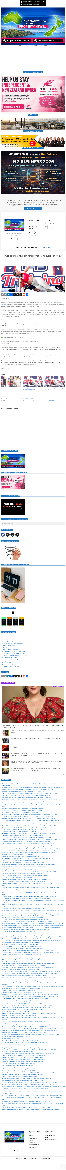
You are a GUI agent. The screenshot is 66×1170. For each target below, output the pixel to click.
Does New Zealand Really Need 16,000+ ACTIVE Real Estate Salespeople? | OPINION (24, 1027)
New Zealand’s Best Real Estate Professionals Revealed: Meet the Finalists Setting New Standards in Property (31, 940)
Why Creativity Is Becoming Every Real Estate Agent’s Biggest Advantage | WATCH (24, 958)
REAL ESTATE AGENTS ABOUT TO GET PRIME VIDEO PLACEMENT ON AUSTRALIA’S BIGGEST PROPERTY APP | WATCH (32, 1095)
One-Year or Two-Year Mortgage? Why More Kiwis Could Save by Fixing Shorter (23, 862)
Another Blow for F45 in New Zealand (11, 388)
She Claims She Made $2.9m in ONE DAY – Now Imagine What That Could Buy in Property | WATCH (28, 818)
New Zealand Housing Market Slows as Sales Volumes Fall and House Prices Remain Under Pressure (29, 1025)
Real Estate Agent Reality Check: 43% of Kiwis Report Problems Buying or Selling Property (26, 828)
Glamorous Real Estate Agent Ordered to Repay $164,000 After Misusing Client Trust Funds (26, 1007)
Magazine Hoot (31, 1167)
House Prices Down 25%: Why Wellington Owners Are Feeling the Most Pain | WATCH (25, 998)
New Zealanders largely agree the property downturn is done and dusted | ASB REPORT (30, 401)
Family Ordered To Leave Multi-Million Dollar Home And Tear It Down (20, 1046)
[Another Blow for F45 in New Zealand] (11, 381)
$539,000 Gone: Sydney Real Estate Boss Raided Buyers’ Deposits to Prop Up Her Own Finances (27, 789)
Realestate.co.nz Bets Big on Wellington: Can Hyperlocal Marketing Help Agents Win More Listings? (28, 852)
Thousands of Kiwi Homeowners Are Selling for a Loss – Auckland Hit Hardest (23, 835)
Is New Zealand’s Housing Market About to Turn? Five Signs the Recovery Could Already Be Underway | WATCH (31, 937)
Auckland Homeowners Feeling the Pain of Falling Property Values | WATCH (22, 1004)
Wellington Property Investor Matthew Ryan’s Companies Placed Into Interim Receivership (26, 879)
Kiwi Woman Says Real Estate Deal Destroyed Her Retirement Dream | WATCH (23, 917)
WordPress (41, 1167)
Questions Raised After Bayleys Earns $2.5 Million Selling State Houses (21, 860)
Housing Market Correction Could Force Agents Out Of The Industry (20, 1044)
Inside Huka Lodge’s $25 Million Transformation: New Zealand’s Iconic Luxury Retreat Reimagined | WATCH (31, 845)
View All (63, 774)
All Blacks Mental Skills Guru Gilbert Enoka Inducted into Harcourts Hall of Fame (23, 908)
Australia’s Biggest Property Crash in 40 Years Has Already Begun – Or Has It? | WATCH (25, 1009)
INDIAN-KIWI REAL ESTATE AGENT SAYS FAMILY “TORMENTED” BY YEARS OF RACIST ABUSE (26, 1101)
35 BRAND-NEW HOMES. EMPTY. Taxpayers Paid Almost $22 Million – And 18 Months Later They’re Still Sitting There (33, 787)
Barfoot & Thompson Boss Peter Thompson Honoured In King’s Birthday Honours (23, 1059)
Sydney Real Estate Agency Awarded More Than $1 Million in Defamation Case (23, 870)
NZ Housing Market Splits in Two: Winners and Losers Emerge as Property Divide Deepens (26, 935)
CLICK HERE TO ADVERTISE (33, 208)
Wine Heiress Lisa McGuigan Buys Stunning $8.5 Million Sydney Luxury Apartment (24, 856)
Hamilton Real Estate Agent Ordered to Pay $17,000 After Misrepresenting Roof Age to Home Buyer (28, 837)
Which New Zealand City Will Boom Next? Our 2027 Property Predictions (21, 946)
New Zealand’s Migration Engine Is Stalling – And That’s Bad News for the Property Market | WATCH (29, 898)
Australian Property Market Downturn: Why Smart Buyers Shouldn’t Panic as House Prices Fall (27, 933)
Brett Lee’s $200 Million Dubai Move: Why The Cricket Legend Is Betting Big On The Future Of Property (29, 1030)
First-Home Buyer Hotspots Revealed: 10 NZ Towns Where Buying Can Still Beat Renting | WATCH (28, 843)
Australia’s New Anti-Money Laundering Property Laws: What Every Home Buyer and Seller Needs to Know (30, 981)
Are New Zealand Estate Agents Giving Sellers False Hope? (17, 854)
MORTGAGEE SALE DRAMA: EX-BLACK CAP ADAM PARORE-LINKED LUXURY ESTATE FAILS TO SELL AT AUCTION (31, 1109)
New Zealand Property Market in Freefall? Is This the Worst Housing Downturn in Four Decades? (28, 858)
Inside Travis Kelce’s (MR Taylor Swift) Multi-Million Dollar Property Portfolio (22, 988)
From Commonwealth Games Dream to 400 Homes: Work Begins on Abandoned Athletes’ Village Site (29, 1006)
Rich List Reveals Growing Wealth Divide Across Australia (17, 1065)
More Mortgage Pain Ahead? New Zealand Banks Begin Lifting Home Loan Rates (23, 866)
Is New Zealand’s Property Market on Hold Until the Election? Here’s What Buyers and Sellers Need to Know (31, 971)
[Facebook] (11, 239)
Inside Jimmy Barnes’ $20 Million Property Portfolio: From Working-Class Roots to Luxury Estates (27, 868)
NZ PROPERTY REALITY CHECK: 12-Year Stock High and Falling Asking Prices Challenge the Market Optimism (31, 847)
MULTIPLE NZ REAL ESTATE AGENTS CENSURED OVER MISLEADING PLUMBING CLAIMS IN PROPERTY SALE (30, 1084)
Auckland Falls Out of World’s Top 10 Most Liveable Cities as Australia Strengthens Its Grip (26, 929)
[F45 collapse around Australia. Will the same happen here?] (33, 381)
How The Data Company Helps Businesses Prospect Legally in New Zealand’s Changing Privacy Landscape (30, 973)
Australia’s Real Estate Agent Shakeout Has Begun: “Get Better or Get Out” (22, 891)
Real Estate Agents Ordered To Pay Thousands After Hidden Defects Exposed (22, 1080)
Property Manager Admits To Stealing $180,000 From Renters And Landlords (22, 1074)
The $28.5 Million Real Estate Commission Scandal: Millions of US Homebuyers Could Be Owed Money (29, 793)
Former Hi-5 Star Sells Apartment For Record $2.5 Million (17, 1036)
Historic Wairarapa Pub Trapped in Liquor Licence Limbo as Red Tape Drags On (23, 881)
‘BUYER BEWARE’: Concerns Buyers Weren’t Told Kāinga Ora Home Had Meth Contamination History (28, 833)
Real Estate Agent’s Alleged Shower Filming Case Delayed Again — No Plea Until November (26, 797)
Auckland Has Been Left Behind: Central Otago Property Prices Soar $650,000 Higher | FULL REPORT (29, 1050)
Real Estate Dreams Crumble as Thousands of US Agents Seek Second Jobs (22, 1002)
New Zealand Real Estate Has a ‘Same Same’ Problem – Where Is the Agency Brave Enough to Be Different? (30, 820)
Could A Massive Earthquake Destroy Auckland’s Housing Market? (19, 1076)
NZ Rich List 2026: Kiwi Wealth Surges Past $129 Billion (16, 1011)
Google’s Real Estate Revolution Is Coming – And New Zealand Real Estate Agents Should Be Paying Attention (31, 1034)
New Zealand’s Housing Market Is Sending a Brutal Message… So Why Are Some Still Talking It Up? (28, 850)
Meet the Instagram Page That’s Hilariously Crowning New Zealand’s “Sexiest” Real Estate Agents (28, 963)
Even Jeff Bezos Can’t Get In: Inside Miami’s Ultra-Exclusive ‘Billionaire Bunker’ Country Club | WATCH (29, 826)
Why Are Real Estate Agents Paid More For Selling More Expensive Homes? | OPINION (25, 1042)
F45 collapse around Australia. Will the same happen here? (32, 388)
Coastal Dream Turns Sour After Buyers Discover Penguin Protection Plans (22, 992)
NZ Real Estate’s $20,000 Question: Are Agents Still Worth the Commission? (22, 810)
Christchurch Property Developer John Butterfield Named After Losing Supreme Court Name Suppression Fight (32, 822)
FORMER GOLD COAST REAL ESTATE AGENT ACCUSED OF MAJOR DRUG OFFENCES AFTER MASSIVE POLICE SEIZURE (32, 1082)
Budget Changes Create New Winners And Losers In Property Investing (21, 1048)
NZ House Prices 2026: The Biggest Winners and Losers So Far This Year (21, 969)
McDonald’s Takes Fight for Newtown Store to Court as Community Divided (22, 873)
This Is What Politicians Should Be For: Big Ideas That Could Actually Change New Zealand (26, 795)
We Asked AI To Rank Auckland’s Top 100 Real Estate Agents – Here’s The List (22, 1057)
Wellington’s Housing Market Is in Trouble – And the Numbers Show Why (21, 954)
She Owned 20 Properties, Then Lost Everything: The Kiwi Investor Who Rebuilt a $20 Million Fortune (29, 1013)
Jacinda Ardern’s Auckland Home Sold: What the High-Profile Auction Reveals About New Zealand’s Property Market (33, 925)
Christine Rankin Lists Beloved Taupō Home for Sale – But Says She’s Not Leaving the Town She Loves (29, 864)
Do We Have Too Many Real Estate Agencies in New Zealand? (18, 961)
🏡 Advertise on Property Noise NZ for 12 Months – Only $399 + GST (20, 944)
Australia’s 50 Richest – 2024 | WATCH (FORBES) (21, 399)
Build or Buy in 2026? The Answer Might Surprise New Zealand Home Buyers (22, 948)
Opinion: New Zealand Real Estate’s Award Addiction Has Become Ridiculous (22, 1061)
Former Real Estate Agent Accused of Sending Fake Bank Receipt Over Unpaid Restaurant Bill (27, 921)
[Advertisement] (33, 59)
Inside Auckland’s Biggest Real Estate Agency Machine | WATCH (19, 1015)
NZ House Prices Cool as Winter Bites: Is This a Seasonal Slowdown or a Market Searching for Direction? (30, 896)
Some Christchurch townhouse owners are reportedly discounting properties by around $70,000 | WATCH (30, 994)
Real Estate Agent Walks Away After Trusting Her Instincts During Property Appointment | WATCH (28, 916)
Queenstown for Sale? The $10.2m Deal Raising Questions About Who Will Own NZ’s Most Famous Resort (30, 799)
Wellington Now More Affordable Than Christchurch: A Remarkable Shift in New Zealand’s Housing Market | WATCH (33, 1023)
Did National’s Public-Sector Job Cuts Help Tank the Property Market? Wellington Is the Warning (27, 803)
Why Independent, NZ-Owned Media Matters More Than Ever (18, 931)
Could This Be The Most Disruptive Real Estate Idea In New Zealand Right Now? (23, 1055)
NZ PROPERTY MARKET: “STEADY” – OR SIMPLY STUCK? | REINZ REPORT (21, 812)
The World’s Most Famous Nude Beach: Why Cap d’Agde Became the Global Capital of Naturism (27, 950)
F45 (37, 312)
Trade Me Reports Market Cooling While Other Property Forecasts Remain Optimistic (25, 875)
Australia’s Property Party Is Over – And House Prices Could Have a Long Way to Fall (24, 824)
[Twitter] (14, 239)
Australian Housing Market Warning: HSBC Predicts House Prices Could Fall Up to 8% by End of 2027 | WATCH (31, 927)
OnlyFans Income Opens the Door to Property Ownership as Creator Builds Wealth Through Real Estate (30, 977)
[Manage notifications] (4, 1166)
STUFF (7, 368)
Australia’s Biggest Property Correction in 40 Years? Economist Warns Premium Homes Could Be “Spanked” (30, 887)
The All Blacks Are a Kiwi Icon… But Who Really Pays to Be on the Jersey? (21, 956)
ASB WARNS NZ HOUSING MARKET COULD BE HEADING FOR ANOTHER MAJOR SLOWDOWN (26, 1107)
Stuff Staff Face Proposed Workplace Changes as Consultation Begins (20, 877)
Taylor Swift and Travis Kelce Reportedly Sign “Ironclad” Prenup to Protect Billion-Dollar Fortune (27, 967)
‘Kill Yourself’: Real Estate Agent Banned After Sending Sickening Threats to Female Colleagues (27, 1000)
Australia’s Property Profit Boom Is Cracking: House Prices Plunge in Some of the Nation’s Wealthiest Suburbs (31, 849)
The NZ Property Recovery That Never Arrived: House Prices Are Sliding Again (23, 829)
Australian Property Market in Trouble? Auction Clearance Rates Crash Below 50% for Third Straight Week (30, 952)
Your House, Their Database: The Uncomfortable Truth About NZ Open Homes (23, 808)
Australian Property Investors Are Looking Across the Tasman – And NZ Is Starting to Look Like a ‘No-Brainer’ (31, 814)
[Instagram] (17, 239)
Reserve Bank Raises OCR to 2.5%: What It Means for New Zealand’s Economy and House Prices (27, 939)
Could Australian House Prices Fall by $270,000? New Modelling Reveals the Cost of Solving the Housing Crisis (31, 914)
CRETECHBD (46, 247)
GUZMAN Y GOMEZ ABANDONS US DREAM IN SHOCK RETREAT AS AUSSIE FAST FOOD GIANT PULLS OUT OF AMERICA (33, 1086)
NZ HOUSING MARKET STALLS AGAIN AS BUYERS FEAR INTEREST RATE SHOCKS (23, 1111)
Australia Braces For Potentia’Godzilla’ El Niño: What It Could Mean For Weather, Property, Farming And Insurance (32, 1028)
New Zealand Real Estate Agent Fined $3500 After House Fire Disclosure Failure (23, 889)
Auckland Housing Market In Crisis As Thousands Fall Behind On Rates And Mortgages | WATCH (28, 1073)
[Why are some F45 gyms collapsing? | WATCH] (54, 381)
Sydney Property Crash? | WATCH (11, 1038)
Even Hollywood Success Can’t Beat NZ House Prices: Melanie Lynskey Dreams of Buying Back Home (29, 816)
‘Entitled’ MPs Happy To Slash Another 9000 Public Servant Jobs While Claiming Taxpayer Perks (27, 1078)
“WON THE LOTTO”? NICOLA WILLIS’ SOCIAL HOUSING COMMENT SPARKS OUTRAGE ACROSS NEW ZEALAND (31, 1090)
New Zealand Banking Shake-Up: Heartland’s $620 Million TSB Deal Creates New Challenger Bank (28, 1053)
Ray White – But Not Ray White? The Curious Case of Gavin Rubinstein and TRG (23, 791)
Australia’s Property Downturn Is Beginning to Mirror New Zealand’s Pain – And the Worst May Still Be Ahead (31, 872)
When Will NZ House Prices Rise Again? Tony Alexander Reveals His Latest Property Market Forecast (29, 979)
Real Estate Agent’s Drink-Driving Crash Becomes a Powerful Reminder (21, 942)
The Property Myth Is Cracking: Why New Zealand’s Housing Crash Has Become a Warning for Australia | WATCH (32, 839)
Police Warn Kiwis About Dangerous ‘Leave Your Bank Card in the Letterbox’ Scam (24, 1021)
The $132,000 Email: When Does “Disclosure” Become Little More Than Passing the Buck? (26, 801)
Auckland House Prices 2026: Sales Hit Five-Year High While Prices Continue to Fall (24, 965)
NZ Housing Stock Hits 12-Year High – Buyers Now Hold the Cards (19, 831)
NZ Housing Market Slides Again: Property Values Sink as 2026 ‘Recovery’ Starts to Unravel (26, 841)
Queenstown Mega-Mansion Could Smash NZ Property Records (19, 990)
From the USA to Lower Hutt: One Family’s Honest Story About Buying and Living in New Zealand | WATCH (30, 996)
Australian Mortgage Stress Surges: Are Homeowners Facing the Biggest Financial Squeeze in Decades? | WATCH (32, 923)
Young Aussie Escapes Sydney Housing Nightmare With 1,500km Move (21, 1071)
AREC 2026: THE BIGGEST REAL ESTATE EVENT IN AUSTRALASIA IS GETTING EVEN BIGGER (25, 1088)
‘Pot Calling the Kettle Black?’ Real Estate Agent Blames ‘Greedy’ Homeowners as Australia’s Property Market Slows (32, 986)
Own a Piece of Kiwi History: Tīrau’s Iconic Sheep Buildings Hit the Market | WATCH (24, 975)
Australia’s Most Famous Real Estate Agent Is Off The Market (18, 1051)
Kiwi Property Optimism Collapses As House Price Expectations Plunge (21, 1040)
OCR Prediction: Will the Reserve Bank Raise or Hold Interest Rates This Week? (23, 960)
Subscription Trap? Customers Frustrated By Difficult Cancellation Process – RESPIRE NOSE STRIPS (28, 1069)
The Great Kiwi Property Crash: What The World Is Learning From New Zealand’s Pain (25, 1067)
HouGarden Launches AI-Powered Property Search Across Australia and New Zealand (25, 919)
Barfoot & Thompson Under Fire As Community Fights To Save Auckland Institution (24, 1032)
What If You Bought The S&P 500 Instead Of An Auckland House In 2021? (21, 1063)
